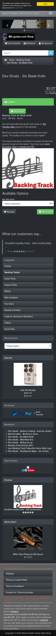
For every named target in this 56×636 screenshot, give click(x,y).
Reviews (10, 211)
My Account (46, 43)
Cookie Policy (18, 8)
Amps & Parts (11, 284)
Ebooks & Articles (12, 310)
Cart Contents (13, 43)
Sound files (10, 329)
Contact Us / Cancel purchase (19, 592)
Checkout (30, 43)
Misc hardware (11, 297)
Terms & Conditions (15, 586)
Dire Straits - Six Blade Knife (20, 62)
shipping (52, 93)
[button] (6, 24)
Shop (11, 59)
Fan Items (9, 303)
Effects (8, 291)
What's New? (10, 521)
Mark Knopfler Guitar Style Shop (20, 13)
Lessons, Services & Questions (19, 316)
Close (45, 4)
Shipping (10, 573)
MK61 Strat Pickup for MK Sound (28, 554)
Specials (8, 357)
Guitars (8, 266)
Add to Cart (18, 111)
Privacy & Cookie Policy (16, 579)
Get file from (8, 199)
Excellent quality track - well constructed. (22, 509)
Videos (8, 322)
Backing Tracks (23, 59)
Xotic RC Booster (28, 390)
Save (32, 470)
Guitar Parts (10, 278)
